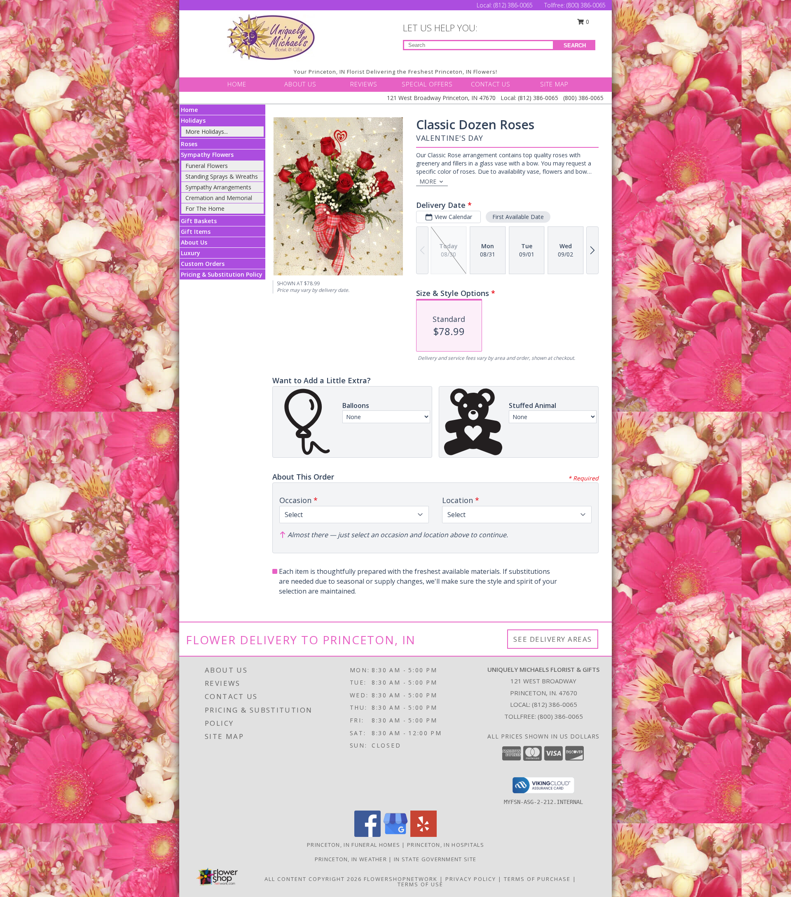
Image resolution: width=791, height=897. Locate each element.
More (427, 181)
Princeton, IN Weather (351, 859)
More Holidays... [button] (206, 131)
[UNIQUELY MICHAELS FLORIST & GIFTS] (271, 37)
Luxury (190, 253)
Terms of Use (420, 884)
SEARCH (575, 45)
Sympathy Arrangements (218, 187)
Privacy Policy (470, 879)
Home (189, 110)
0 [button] (586, 22)
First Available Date (518, 217)
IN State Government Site (435, 859)
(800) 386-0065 (586, 5)
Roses (189, 144)
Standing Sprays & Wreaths (221, 176)
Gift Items (196, 231)
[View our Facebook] (367, 835)
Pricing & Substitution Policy (221, 274)
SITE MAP (554, 84)
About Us (194, 242)
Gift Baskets (199, 221)
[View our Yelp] (423, 835)
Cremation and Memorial (218, 198)
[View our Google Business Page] (395, 835)
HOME (236, 84)
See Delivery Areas (552, 639)
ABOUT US (300, 84)
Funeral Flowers (206, 166)
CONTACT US (490, 84)
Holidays (193, 120)
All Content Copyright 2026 (313, 879)
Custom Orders (203, 264)
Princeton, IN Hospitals (445, 844)
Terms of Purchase (537, 879)
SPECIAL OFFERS (427, 84)
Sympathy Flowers (207, 154)
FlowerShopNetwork (401, 879)
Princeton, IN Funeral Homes (353, 844)
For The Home (205, 208)
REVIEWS (363, 84)
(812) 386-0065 (514, 5)
